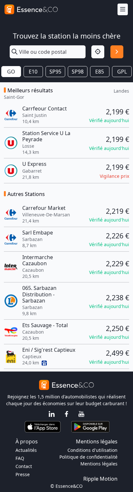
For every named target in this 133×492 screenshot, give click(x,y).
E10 (33, 71)
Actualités (26, 450)
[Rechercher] (116, 51)
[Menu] (123, 10)
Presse (22, 474)
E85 (99, 71)
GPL (122, 71)
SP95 (55, 71)
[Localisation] (97, 51)
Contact (23, 466)
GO (11, 71)
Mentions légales (99, 464)
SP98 (78, 71)
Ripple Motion (100, 478)
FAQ (19, 458)
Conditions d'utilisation (92, 450)
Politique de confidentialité (88, 457)
